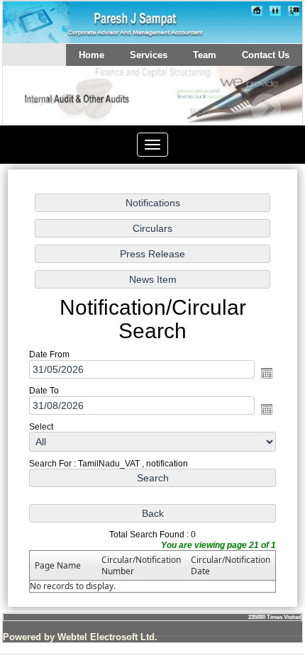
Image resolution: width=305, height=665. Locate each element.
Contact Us (265, 55)
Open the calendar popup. (266, 373)
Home (91, 55)
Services (148, 55)
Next (265, 109)
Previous (36, 109)
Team (204, 55)
